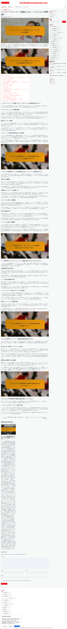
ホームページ (25, 7)
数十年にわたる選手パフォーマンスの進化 (9, 96)
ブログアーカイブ (18, 7)
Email (27, 570)
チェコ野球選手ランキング (54, 43)
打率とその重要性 (5, 83)
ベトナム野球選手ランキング (54, 53)
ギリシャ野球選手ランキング (54, 36)
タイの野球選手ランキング (54, 41)
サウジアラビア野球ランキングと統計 (56, 37)
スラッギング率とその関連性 (7, 85)
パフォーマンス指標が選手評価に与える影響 (9, 81)
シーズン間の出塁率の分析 (7, 91)
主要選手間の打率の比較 (6, 90)
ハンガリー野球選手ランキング (55, 47)
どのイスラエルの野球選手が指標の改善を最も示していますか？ (12, 99)
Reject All (11, 626)
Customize (4, 626)
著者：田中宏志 (4, 16)
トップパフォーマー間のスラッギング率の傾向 (10, 92)
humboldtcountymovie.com (34, 2)
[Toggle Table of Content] (27, 76)
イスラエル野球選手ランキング (55, 28)
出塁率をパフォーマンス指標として (8, 84)
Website (2, 575)
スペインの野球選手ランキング (55, 39)
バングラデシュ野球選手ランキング (55, 49)
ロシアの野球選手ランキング (54, 56)
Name (2, 570)
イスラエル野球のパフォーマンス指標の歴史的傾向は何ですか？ (12, 95)
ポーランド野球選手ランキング (55, 55)
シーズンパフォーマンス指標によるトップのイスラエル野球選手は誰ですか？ (14, 77)
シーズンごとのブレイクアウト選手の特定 (9, 100)
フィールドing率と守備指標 (7, 88)
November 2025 (52, 83)
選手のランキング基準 (6, 79)
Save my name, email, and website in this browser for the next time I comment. (17, 580)
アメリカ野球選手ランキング (54, 26)
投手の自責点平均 (5, 87)
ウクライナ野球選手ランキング (55, 34)
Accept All (17, 626)
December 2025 (52, 81)
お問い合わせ (4, 7)
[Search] (65, 7)
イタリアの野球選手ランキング (55, 30)
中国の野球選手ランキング (54, 58)
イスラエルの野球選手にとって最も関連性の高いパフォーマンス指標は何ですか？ (15, 82)
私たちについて (11, 7)
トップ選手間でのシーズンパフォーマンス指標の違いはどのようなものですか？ (15, 89)
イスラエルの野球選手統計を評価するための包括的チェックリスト (8, 438)
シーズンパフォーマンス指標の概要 (8, 78)
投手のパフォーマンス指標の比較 (8, 94)
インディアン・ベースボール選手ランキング (57, 32)
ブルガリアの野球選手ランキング (55, 51)
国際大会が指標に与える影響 (7, 97)
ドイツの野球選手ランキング (54, 45)
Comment (3, 556)
